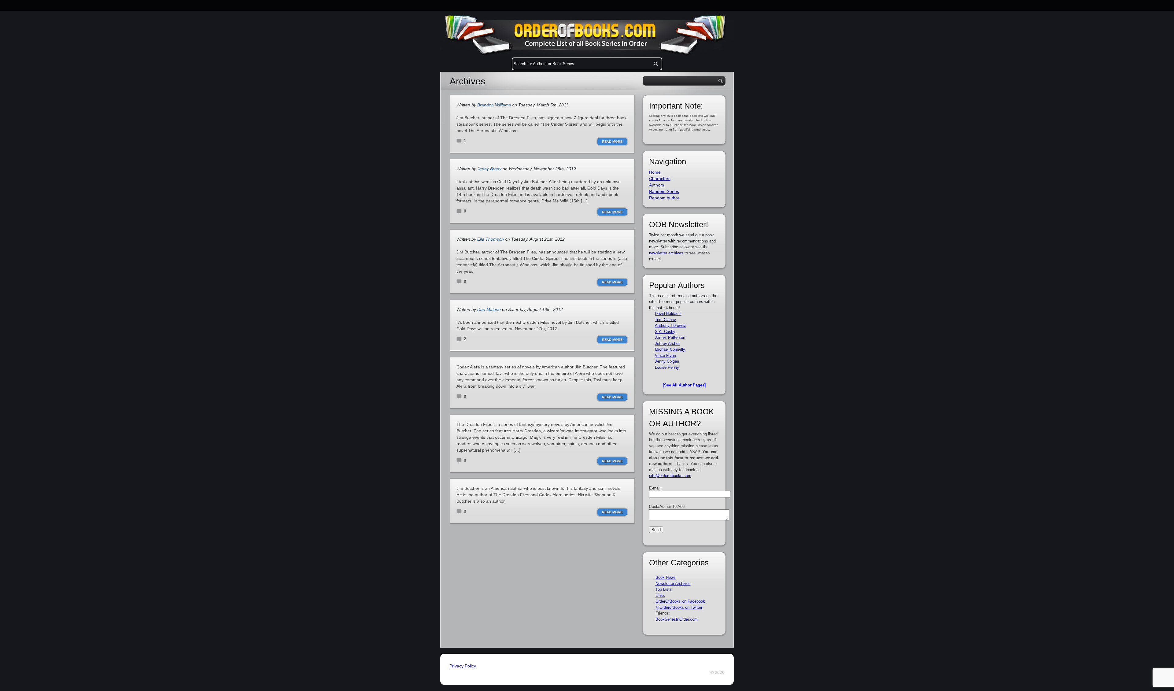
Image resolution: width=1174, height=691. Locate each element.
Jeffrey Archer (667, 343)
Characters (659, 178)
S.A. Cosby (665, 331)
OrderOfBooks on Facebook (680, 601)
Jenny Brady (489, 168)
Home (655, 172)
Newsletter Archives (673, 583)
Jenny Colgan (667, 361)
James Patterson (670, 337)
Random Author (664, 197)
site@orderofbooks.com (670, 475)
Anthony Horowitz (670, 325)
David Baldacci (668, 313)
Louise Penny (667, 367)
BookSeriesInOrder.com (676, 619)
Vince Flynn (665, 355)
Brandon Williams (494, 104)
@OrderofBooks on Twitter (678, 607)
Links (660, 595)
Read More (612, 141)
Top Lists (663, 589)
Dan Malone (489, 309)
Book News (665, 577)
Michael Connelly (670, 349)
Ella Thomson (490, 239)
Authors (656, 185)
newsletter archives (666, 253)
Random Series (664, 191)
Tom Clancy (665, 319)
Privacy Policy (462, 665)
